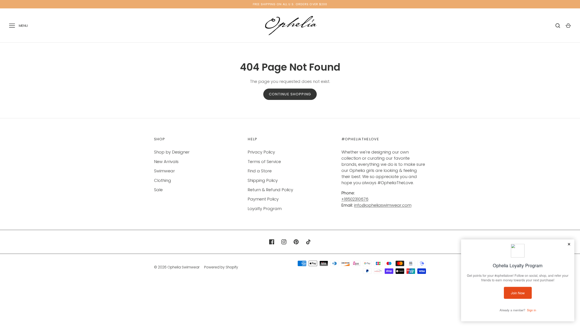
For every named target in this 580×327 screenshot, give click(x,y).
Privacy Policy (261, 152)
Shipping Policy (263, 180)
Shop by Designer (172, 152)
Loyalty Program (265, 208)
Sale (158, 190)
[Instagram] (284, 242)
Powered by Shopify (221, 267)
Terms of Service (264, 161)
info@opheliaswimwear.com (382, 205)
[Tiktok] (308, 242)
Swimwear (164, 171)
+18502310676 (354, 199)
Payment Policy (263, 199)
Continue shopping (290, 94)
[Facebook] (272, 242)
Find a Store (260, 171)
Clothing (162, 180)
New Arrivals (166, 161)
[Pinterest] (296, 242)
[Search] (558, 26)
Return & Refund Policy (270, 190)
